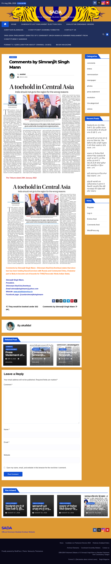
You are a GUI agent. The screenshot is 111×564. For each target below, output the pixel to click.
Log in (89, 213)
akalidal (22, 74)
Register (90, 207)
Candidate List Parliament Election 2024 (41, 24)
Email (6, 442)
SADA (55, 12)
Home (13, 24)
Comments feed (93, 225)
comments (13, 57)
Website (7, 455)
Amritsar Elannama (13, 30)
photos (89, 86)
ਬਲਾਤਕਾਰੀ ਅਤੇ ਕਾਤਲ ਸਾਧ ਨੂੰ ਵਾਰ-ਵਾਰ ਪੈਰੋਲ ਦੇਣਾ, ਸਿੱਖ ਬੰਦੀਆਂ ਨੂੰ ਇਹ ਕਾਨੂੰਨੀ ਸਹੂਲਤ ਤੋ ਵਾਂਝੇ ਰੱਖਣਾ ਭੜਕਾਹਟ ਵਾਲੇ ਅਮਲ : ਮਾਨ (97, 143)
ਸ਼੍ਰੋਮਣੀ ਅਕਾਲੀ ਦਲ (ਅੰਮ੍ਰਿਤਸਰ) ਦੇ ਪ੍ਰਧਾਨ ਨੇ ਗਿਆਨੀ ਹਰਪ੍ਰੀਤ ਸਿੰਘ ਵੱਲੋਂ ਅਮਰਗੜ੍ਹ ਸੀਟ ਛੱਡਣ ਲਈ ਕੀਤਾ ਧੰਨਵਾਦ (96, 186)
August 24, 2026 (67, 513)
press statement (11, 349)
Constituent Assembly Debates (44, 30)
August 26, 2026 (40, 513)
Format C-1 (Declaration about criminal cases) (27, 45)
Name (7, 429)
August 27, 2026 (13, 513)
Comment (8, 385)
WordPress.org (93, 230)
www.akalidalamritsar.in (23, 292)
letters (89, 69)
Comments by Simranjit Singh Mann (59, 306)
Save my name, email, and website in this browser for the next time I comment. (36, 468)
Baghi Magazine (63, 45)
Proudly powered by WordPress (12, 551)
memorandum (92, 74)
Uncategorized (93, 103)
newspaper (91, 80)
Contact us (70, 30)
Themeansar (39, 551)
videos (89, 109)
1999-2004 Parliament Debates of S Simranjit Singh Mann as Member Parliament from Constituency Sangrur (46, 37)
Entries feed (92, 219)
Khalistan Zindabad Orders (80, 24)
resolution (91, 97)
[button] (103, 34)
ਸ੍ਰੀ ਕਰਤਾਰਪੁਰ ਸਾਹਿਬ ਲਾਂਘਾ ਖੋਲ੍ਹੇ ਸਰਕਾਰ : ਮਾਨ (94, 509)
